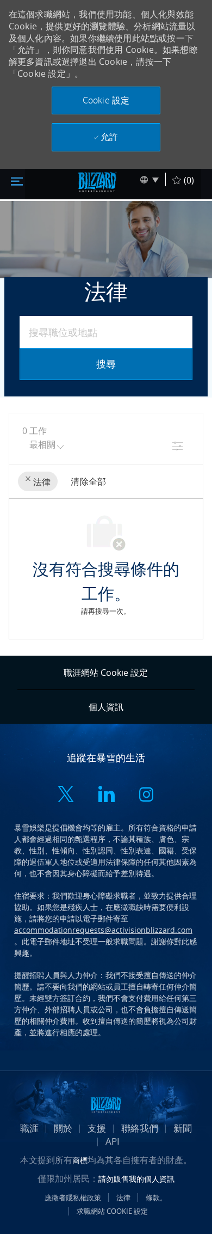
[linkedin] (106, 795)
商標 (80, 1160)
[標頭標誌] (97, 182)
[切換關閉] (17, 180)
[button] (106, 100)
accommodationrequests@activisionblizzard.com (103, 930)
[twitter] (66, 795)
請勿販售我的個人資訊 (136, 1179)
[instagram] (146, 795)
